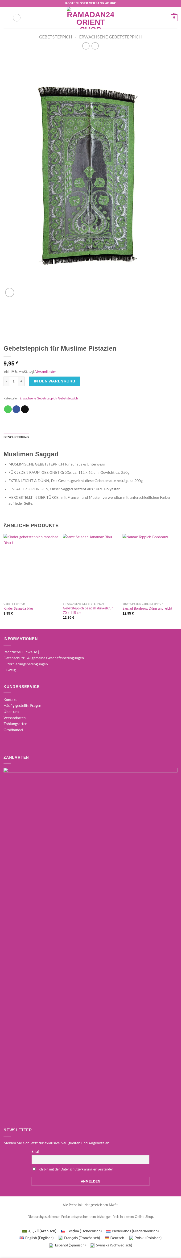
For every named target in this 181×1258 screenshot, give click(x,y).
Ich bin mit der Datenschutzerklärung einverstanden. (76, 1169)
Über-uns (11, 712)
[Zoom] (9, 292)
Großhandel (13, 730)
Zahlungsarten (15, 724)
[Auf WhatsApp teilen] (8, 409)
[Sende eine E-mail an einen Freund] (25, 409)
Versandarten (15, 718)
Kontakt (10, 700)
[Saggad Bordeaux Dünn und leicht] (150, 567)
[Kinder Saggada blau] (31, 567)
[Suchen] (17, 17)
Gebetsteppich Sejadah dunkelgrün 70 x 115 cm (88, 611)
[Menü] (6, 18)
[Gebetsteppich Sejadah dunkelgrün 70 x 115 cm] (90, 567)
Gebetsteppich (55, 37)
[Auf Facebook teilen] (16, 409)
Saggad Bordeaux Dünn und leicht (147, 608)
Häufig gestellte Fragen (22, 706)
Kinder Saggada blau (18, 608)
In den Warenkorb (54, 381)
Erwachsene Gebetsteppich (110, 37)
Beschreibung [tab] (16, 437)
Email (35, 1151)
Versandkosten (46, 372)
